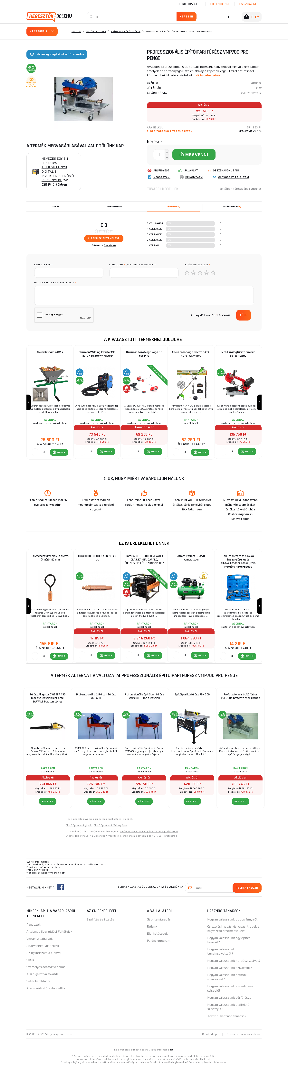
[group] (49, 402)
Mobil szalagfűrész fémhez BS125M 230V (238, 354)
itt (171, 1049)
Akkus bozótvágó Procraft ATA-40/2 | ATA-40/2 (191, 354)
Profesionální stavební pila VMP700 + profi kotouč (149, 831)
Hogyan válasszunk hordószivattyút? (234, 961)
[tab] (173, 207)
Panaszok (33, 924)
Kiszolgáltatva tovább (42, 974)
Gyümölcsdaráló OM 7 (50, 352)
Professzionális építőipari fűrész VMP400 (96, 696)
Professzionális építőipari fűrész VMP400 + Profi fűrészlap (144, 696)
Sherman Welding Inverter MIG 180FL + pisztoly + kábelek (97, 354)
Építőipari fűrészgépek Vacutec (240, 189)
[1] (187, 272)
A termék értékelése (104, 238)
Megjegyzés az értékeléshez (55, 283)
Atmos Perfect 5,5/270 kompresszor (191, 558)
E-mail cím (132, 265)
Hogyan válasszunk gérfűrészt (229, 997)
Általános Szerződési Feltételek (49, 931)
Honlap (76, 31)
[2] (193, 272)
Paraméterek (114, 206)
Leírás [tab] (56, 206)
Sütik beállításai (38, 981)
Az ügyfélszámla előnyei (43, 953)
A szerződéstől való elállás (45, 988)
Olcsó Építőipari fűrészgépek (110, 825)
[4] (206, 272)
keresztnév (43, 265)
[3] (200, 272)
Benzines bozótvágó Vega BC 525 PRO (144, 354)
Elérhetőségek (188, 3)
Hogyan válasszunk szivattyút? (229, 968)
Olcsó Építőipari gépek (79, 825)
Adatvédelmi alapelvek (42, 946)
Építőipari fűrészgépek (125, 31)
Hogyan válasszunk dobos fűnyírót (232, 919)
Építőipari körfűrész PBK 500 (192, 694)
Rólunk (152, 926)
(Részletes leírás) (209, 75)
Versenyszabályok (39, 939)
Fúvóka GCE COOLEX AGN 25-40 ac (97, 558)
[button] (59, 452)
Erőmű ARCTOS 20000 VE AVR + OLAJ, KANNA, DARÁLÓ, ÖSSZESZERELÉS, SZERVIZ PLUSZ (144, 559)
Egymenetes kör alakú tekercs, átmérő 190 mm (50, 558)
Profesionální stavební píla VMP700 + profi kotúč (148, 835)
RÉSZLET (48, 801)
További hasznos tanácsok (227, 1016)
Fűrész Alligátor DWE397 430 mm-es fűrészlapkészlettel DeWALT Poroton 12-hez (48, 698)
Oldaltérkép (209, 1034)
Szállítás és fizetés (100, 919)
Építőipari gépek (96, 31)
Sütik (30, 960)
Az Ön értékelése (197, 265)
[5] (213, 272)
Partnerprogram (158, 940)
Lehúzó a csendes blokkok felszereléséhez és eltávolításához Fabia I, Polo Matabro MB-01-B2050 (238, 561)
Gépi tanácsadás (159, 919)
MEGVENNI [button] (61, 452)
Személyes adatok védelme (46, 967)
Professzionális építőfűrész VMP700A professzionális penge (240, 696)
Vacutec (256, 83)
